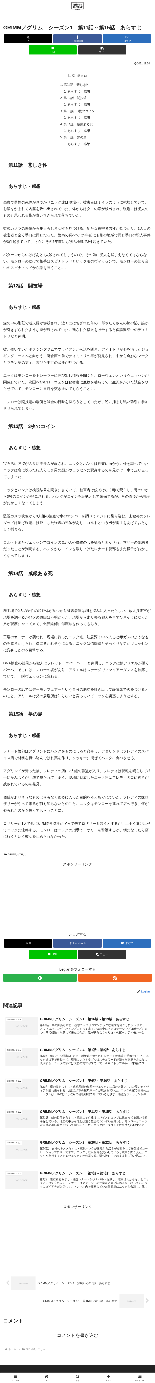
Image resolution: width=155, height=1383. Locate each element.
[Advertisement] (77, 896)
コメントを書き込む (77, 1335)
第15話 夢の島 (75, 137)
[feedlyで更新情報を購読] (40, 978)
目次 (71, 76)
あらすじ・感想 (78, 91)
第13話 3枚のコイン (79, 111)
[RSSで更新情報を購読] (115, 978)
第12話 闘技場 (75, 98)
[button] (102, 49)
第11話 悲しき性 (76, 84)
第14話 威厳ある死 (78, 124)
